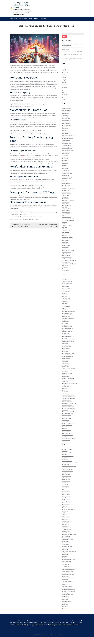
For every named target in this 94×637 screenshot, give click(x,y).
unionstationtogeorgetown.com (69, 509)
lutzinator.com (65, 554)
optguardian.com (66, 482)
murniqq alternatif (20, 625)
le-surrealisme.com (66, 143)
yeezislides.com (65, 459)
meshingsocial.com (66, 365)
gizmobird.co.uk (65, 113)
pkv (62, 90)
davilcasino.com (65, 486)
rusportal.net (65, 303)
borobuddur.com (65, 497)
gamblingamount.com (67, 425)
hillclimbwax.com (66, 426)
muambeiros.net (65, 195)
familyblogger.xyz (66, 536)
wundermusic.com (66, 499)
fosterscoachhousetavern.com (69, 340)
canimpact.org (65, 243)
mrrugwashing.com (66, 385)
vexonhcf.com (65, 133)
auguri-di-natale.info (66, 120)
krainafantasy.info (66, 298)
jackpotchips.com (66, 531)
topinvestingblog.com (67, 152)
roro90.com (64, 293)
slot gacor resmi (50, 622)
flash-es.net (64, 388)
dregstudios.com (65, 175)
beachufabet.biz (65, 579)
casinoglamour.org (66, 265)
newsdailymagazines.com (67, 456)
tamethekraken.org (66, 553)
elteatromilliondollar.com (67, 328)
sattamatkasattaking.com (68, 574)
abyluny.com (65, 604)
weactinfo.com (65, 363)
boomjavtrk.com (65, 606)
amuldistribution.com (66, 496)
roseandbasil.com (66, 212)
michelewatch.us (66, 122)
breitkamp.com (65, 541)
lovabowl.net (64, 451)
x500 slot (14, 622)
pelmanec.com (65, 285)
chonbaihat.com (65, 198)
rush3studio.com (65, 291)
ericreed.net (64, 222)
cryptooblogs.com (66, 491)
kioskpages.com (65, 564)
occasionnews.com (66, 430)
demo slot (64, 75)
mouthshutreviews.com (67, 472)
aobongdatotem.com (67, 461)
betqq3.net (64, 227)
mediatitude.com (66, 137)
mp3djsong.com (65, 115)
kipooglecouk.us (65, 232)
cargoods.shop (65, 310)
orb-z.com (64, 338)
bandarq (75, 620)
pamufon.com (65, 549)
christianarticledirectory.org (68, 268)
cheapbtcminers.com (67, 507)
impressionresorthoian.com (68, 395)
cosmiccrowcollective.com (68, 315)
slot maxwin (30, 622)
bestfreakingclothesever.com (68, 396)
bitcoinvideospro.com (67, 313)
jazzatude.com (65, 160)
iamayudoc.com (65, 511)
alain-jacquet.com (66, 316)
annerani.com (65, 158)
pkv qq (63, 74)
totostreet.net (65, 484)
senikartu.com (65, 301)
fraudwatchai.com (66, 487)
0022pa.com (64, 162)
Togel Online (43, 18)
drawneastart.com (66, 526)
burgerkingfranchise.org (67, 330)
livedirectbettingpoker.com (68, 378)
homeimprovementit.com (68, 452)
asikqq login (64, 87)
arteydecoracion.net (66, 205)
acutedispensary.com (67, 405)
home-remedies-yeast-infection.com (70, 462)
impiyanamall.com (66, 481)
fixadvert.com (65, 128)
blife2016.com (65, 558)
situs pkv (64, 99)
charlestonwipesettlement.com (69, 411)
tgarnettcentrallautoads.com (68, 127)
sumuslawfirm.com (66, 400)
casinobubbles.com (66, 477)
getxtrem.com (65, 361)
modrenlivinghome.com (67, 593)
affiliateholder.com (66, 440)
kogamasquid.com (66, 262)
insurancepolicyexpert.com (68, 147)
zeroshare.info (65, 163)
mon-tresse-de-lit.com (67, 581)
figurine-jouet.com (66, 588)
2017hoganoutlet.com (67, 283)
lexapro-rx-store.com (66, 257)
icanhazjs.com (65, 242)
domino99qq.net (65, 286)
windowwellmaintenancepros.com (69, 438)
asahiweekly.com (66, 516)
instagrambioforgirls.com (67, 356)
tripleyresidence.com (66, 543)
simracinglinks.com (66, 140)
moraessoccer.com (66, 178)
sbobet (59, 624)
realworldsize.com (66, 333)
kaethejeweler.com (66, 573)
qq (62, 89)
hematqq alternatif (29, 625)
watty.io (63, 305)
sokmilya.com (65, 603)
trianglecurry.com (66, 566)
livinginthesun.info (66, 306)
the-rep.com (65, 155)
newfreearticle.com (66, 346)
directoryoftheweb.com (67, 288)
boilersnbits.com (65, 343)
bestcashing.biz (65, 190)
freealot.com (65, 514)
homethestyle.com (66, 494)
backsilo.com (65, 391)
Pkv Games (24, 18)
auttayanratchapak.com (67, 325)
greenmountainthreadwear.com (69, 403)
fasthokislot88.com (66, 528)
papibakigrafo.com (66, 240)
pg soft (71, 620)
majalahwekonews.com (67, 281)
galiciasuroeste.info (66, 172)
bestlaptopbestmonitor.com (68, 208)
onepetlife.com (65, 576)
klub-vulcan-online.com (67, 539)
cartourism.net (65, 247)
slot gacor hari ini (59, 622)
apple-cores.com (66, 248)
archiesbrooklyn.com (66, 193)
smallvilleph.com (65, 170)
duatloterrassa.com (66, 548)
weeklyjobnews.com (66, 415)
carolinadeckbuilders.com (67, 150)
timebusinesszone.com (67, 433)
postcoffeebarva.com (67, 326)
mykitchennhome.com (67, 233)
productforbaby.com (66, 336)
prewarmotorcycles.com (67, 138)
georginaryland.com (66, 210)
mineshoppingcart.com (67, 469)
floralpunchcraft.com (66, 370)
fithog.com (64, 207)
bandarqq (64, 69)
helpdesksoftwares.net (67, 449)
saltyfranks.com (65, 157)
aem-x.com (64, 489)
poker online (64, 84)
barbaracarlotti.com (66, 252)
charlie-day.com (65, 376)
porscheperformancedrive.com (69, 551)
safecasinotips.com (66, 529)
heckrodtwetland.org (66, 217)
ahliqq (63, 92)
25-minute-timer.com (67, 502)
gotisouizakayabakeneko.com (68, 318)
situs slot (64, 77)
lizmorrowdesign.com (66, 561)
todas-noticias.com (66, 300)
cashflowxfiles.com (66, 358)
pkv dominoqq (65, 72)
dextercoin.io (65, 267)
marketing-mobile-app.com (68, 368)
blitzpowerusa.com (66, 348)
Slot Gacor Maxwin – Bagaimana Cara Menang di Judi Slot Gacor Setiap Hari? (21, 225)
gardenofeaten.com (66, 350)
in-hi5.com (64, 296)
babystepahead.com (66, 421)
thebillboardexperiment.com (68, 578)
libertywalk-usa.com (66, 110)
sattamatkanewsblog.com (68, 406)
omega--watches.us (66, 123)
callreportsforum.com (67, 601)
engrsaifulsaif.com (66, 506)
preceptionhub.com (66, 457)
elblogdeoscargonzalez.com (68, 200)
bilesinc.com (64, 165)
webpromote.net (65, 202)
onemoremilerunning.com (68, 353)
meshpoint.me (65, 320)
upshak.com (64, 390)
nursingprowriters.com (67, 401)
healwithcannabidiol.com (67, 563)
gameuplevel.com (66, 492)
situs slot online (53, 624)
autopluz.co (64, 130)
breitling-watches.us (66, 125)
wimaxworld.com (65, 187)
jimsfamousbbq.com (66, 108)
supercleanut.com (66, 517)
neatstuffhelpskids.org (67, 177)
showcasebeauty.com (67, 145)
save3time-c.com (66, 132)
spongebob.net (65, 321)
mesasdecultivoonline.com (68, 341)
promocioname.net (66, 185)
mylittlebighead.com (66, 512)
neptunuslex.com (66, 118)
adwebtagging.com (66, 418)
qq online (64, 80)
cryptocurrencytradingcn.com (68, 408)
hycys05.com (65, 351)
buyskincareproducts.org (67, 258)
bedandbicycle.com (66, 519)
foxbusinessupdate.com (67, 380)
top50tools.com (65, 153)
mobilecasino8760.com (67, 225)
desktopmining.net (66, 253)
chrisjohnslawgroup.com (67, 538)
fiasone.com (64, 371)
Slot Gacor (36, 18)
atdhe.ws (64, 215)
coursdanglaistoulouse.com (68, 117)
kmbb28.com (65, 599)
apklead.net (64, 608)
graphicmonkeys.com (67, 522)
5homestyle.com (65, 270)
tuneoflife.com (65, 436)
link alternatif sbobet (70, 624)
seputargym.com (66, 479)
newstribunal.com (66, 454)
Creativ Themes (60, 635)
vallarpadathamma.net (67, 331)
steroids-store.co (66, 203)
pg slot (79, 620)
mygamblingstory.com (67, 279)
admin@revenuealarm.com (16, 219)
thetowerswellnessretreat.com (69, 569)
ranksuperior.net (65, 420)
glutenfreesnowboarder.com (68, 559)
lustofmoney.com (66, 431)
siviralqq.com (65, 393)
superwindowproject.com (67, 238)
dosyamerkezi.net (66, 142)
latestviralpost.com (66, 345)
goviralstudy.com (66, 245)
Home (11, 18)
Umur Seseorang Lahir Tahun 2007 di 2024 (73, 52)
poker (26, 620)
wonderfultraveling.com (67, 183)
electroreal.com (65, 464)
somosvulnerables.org (67, 546)
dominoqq (64, 79)
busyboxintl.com (65, 323)
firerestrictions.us (66, 192)
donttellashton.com (66, 290)
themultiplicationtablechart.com (69, 263)
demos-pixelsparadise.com (68, 135)
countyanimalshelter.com (67, 416)
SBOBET (30, 18)
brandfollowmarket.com (67, 413)
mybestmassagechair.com (68, 220)
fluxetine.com (65, 223)
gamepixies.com (65, 524)
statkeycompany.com (67, 148)
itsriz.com (64, 308)
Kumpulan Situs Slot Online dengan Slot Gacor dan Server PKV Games (21, 5)
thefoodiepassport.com (67, 237)
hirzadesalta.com (66, 474)
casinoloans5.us (65, 228)
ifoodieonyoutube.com (67, 467)
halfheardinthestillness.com (68, 218)
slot (62, 85)
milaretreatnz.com (66, 167)
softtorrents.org (65, 544)
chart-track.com (65, 182)
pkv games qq (37, 620)
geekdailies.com (65, 596)
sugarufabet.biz (65, 583)
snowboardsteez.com (66, 355)
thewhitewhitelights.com (67, 213)
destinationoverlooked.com (68, 423)
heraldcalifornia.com (66, 521)
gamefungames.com (66, 501)
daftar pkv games (66, 70)
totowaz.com (65, 410)
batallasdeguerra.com (67, 173)
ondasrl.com (64, 556)
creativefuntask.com (66, 504)
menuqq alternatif (14, 620)
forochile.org (64, 180)
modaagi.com (65, 168)
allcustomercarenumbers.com (69, 534)
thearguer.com (65, 366)
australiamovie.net (66, 112)
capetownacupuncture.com (68, 311)
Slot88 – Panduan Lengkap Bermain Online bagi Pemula (47, 225)
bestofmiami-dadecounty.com (69, 466)
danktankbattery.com (67, 373)
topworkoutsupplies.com (67, 471)
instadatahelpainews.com (67, 594)
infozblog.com (65, 197)
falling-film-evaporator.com (68, 398)
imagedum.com (65, 568)
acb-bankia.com (65, 386)
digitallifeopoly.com (66, 476)
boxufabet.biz (65, 584)
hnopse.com (64, 428)
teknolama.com (65, 335)
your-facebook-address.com (68, 589)
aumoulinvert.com (66, 235)
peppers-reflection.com (67, 435)
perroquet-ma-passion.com (68, 591)
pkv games (64, 94)
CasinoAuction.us (66, 230)
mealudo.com (65, 375)
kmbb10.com (65, 360)
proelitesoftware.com (66, 533)
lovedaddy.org (65, 381)
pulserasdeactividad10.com (68, 250)
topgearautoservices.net (67, 586)
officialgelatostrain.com (67, 571)
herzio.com (64, 295)
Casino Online (17, 18)
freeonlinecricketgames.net (68, 188)
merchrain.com (65, 598)
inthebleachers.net (66, 255)
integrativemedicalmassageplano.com (70, 383)
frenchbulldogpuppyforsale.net (69, 260)
